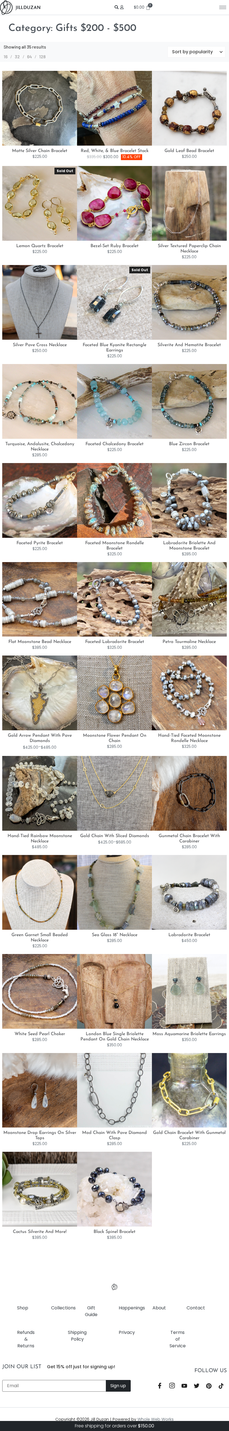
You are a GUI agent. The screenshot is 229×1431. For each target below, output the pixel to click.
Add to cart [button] (45, 144)
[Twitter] (196, 1386)
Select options (45, 729)
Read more (45, 239)
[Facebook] (160, 1386)
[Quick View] (36, 144)
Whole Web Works (155, 1419)
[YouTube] (184, 1386)
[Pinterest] (209, 1386)
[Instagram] (172, 1386)
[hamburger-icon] (222, 7)
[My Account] (122, 7)
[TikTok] (221, 1386)
